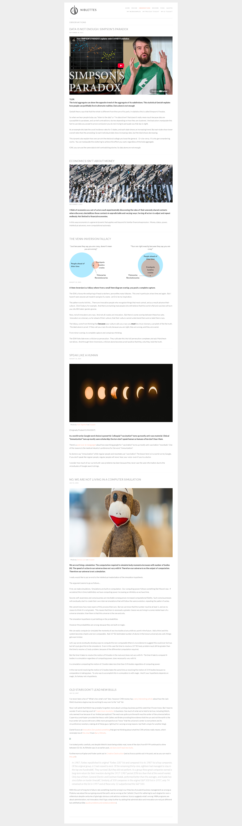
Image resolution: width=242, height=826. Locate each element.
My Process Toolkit (151, 11)
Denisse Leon (81, 560)
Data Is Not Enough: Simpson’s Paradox (98, 29)
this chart (86, 733)
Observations (144, 8)
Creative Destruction (115, 753)
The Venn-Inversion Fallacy (90, 238)
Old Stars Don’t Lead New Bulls (92, 689)
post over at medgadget (86, 445)
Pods (163, 8)
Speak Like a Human (83, 355)
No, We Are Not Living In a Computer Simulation (105, 479)
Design (134, 8)
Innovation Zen (89, 730)
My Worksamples (134, 11)
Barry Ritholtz (100, 733)
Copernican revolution (105, 711)
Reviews (155, 8)
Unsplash (92, 424)
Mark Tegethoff (82, 424)
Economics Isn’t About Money (92, 161)
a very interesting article (143, 699)
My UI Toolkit (167, 11)
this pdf (72, 757)
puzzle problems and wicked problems (101, 803)
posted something (102, 730)
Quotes (169, 8)
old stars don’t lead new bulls (121, 748)
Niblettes (88, 9)
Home (127, 8)
